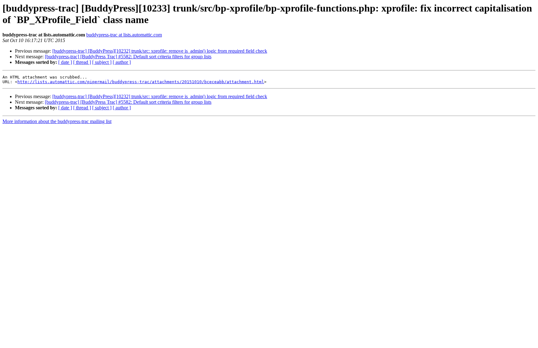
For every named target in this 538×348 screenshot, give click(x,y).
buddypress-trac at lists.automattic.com (124, 34)
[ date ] (65, 62)
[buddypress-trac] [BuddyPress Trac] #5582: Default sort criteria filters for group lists (128, 56)
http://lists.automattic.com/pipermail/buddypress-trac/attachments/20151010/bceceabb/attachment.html (140, 81)
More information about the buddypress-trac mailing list (56, 121)
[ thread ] (82, 62)
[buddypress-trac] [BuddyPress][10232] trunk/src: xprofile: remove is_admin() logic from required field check (159, 51)
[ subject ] (101, 62)
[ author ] (122, 62)
